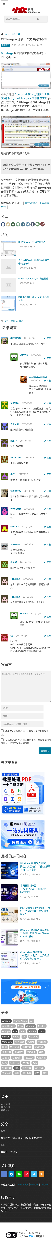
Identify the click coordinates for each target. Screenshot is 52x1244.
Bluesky (34, 1184)
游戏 (4, 1062)
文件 (7, 321)
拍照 (41, 1052)
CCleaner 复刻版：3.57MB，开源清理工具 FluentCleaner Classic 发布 (35, 933)
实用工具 (6, 45)
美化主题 (6, 1073)
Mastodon (23, 1184)
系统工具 (27, 1068)
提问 (3, 1145)
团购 (4, 1047)
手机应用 (31, 1052)
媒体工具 (27, 1047)
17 (41, 45)
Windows (7, 1041)
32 (35, 268)
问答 (37, 1073)
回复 (48, 338)
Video (16, 1036)
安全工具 (39, 1047)
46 (34, 304)
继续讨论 (5, 1110)
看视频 (26, 1062)
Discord (45, 1184)
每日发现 (41, 1057)
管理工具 (6, 1068)
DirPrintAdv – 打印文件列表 (31, 242)
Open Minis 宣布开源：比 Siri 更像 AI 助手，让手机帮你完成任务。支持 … (34, 955)
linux (41, 1031)
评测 (17, 1073)
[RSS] (41, 1174)
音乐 (45, 1073)
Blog (20, 1026)
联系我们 (5, 1107)
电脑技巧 (14, 1062)
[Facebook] (4, 1174)
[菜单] (4, 3)
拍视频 (5, 1057)
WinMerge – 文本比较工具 (32, 98)
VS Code (33, 1036)
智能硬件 (16, 1057)
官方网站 (30, 203)
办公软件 (42, 1041)
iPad (23, 1031)
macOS (6, 1036)
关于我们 (5, 1103)
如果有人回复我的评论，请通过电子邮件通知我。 (25, 733)
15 (34, 246)
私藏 (35, 1062)
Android (6, 1021)
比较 (21, 321)
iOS (15, 1031)
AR (31, 1021)
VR (24, 1036)
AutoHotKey (8, 1026)
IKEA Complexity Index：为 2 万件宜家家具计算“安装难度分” (35, 911)
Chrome (30, 1026)
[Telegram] (11, 1174)
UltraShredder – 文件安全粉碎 (33, 278)
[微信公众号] (19, 1174)
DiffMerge (7, 53)
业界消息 (19, 1041)
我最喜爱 (19, 1052)
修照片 (31, 1041)
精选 (17, 1068)
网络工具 (39, 1068)
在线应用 (14, 1047)
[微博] (26, 1174)
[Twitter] (34, 1174)
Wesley (31, 45)
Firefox (41, 1026)
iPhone (32, 1031)
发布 (3, 1131)
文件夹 (14, 321)
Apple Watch (20, 1021)
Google (6, 1031)
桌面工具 (29, 1057)
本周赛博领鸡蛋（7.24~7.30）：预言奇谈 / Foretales (33, 889)
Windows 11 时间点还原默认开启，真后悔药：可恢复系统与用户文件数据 (35, 866)
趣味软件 (27, 1073)
